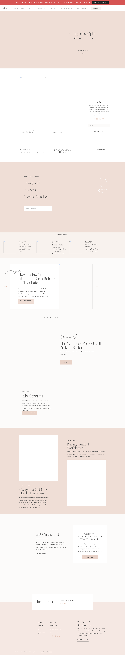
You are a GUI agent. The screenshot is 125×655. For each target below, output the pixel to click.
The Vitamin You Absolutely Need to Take (32, 153)
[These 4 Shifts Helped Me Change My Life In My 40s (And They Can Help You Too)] (42, 247)
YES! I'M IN (89, 557)
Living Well (22, 242)
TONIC (50, 651)
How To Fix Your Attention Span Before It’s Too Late (36, 279)
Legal (42, 651)
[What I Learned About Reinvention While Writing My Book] (75, 247)
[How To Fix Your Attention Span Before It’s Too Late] (9, 247)
